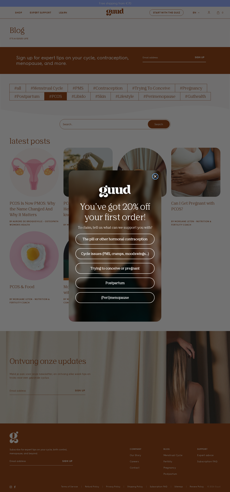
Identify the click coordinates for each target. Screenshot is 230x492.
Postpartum (115, 283)
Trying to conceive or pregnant (115, 268)
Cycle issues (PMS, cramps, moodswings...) (115, 254)
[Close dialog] (155, 176)
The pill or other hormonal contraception (115, 239)
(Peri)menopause (115, 297)
